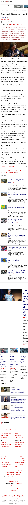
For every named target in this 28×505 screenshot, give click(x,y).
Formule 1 (3, 450)
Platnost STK (17, 466)
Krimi (9, 184)
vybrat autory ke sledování (5, 19)
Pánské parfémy (13, 490)
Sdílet (9, 21)
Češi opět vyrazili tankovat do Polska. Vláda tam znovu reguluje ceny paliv (14, 360)
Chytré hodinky (19, 488)
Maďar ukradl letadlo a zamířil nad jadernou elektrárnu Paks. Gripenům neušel (17, 194)
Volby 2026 (3, 427)
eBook (4, 21)
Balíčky (17, 172)
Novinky (2, 17)
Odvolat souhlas (8, 498)
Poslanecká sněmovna (10, 172)
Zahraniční (10, 275)
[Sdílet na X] (26, 166)
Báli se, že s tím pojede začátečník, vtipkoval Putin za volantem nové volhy (17, 272)
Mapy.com (13, 470)
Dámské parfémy (15, 485)
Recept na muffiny (19, 444)
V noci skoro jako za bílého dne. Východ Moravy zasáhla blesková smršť (16, 207)
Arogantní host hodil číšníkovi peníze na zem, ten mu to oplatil (17, 247)
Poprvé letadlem (4, 458)
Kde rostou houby (10, 472)
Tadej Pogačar (18, 433)
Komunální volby (4, 437)
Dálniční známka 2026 (19, 458)
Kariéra (19, 495)
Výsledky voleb (4, 431)
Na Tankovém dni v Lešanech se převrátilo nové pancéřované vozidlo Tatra (17, 180)
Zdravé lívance (18, 446)
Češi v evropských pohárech (13, 474)
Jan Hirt (16, 431)
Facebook (5, 495)
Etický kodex (14, 496)
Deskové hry (7, 488)
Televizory (13, 488)
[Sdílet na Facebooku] (24, 166)
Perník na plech (18, 451)
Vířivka (16, 481)
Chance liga (3, 442)
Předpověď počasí (20, 470)
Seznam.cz (20, 1)
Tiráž (23, 495)
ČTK (6, 17)
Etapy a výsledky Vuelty (20, 429)
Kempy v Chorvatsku (5, 456)
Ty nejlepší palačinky (19, 442)
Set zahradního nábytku (19, 479)
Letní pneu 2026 (18, 456)
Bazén (9, 476)
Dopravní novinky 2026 (20, 460)
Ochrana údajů (21, 496)
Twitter (10, 495)
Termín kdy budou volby (6, 433)
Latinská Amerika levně (6, 464)
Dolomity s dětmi (4, 466)
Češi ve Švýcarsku (5, 462)
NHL (2, 451)
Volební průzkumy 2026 (6, 429)
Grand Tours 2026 (19, 437)
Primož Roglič (18, 435)
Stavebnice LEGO (6, 485)
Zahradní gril (11, 481)
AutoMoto (10, 224)
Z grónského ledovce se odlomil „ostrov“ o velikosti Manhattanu (23, 359)
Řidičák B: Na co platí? (19, 462)
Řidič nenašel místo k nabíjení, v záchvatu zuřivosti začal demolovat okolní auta (17, 220)
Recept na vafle (18, 450)
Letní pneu (22, 485)
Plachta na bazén (16, 476)
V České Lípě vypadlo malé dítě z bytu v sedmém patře (16, 259)
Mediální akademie (6, 496)
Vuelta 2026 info (18, 427)
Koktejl (9, 238)
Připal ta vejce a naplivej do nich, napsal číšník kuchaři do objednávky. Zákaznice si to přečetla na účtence (17, 235)
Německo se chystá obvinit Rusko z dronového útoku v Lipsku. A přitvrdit (3, 360)
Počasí (9, 210)
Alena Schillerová (19, 170)
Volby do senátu (4, 435)
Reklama (14, 495)
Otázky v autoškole (19, 464)
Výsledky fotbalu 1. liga (6, 444)
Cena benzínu (18, 472)
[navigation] (2, 2)
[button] (14, 49)
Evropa (9, 197)
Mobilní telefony (18, 483)
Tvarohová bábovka (19, 448)
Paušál (2, 172)
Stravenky (12, 170)
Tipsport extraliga (4, 446)
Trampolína (23, 476)
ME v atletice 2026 (5, 448)
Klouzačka (10, 479)
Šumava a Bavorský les (6, 460)
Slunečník (5, 479)
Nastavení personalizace (18, 498)
